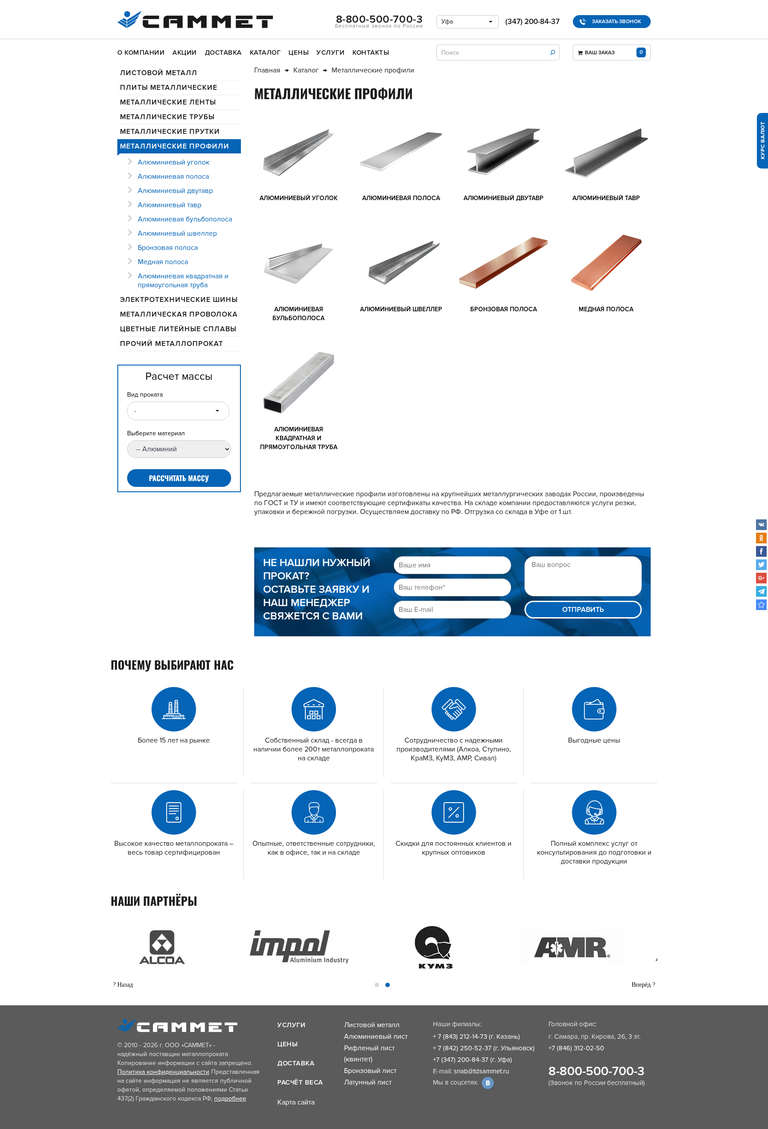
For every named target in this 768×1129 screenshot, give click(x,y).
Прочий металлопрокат (171, 343)
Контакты (370, 52)
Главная (267, 70)
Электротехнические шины (179, 299)
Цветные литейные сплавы (178, 329)
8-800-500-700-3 (596, 1071)
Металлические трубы (167, 116)
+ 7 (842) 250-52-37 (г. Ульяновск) (484, 1048)
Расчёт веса (300, 1082)
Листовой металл (158, 72)
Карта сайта (296, 1102)
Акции (184, 52)
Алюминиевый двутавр (175, 190)
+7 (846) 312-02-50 (576, 1048)
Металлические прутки (170, 131)
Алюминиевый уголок (173, 162)
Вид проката (145, 394)
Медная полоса (163, 261)
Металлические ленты (168, 102)
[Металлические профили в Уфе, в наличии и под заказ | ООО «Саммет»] (761, 604)
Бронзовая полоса (168, 247)
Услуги (330, 52)
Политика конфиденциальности (163, 1072)
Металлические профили (174, 146)
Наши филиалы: (457, 1024)
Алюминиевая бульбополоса (185, 219)
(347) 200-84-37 (532, 21)
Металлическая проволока (179, 314)
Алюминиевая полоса (173, 176)
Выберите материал (156, 433)
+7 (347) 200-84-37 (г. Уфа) (472, 1060)
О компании (140, 52)
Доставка (223, 52)
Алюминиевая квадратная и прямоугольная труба (183, 280)
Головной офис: (572, 1024)
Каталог (265, 52)
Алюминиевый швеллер (177, 233)
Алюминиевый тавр (169, 205)
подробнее (230, 1098)
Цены (298, 52)
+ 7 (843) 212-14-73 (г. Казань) (476, 1037)
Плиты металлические (168, 87)
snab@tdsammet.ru (481, 1071)
